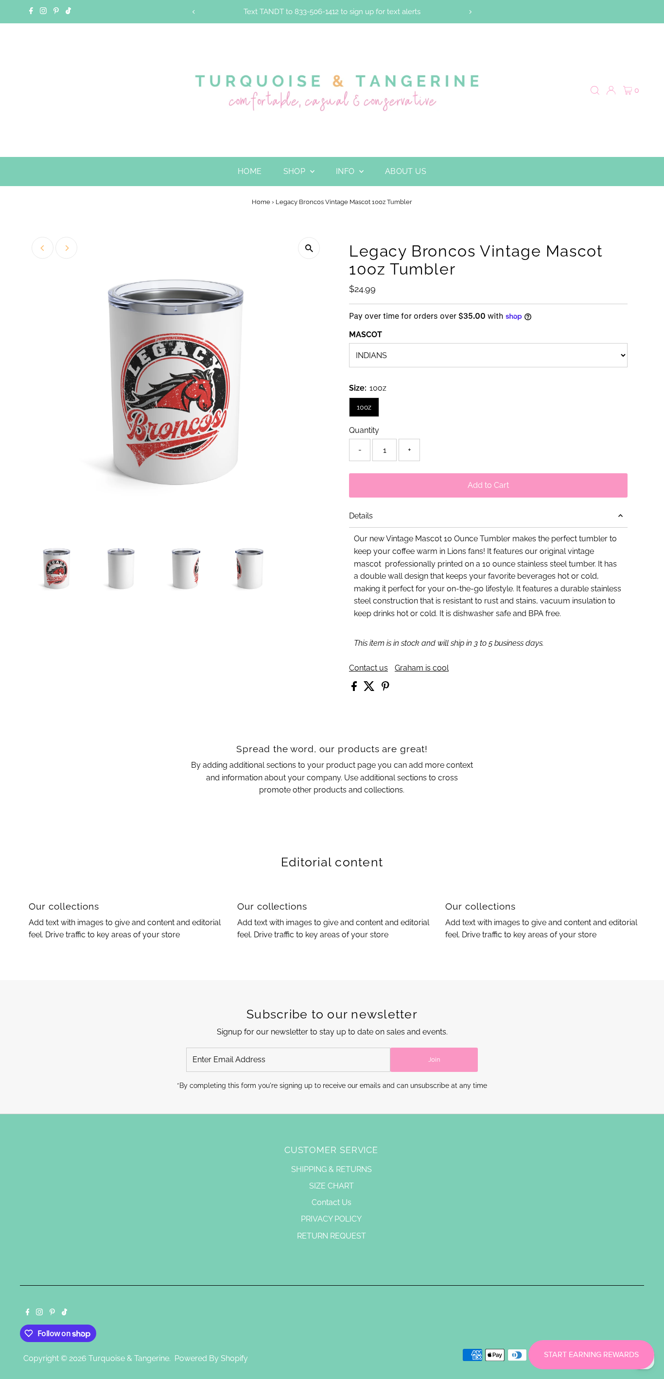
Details (361, 515)
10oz (364, 407)
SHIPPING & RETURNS (331, 1169)
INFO (346, 171)
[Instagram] (43, 11)
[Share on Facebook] (355, 688)
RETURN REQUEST (331, 1236)
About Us (405, 171)
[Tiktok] (68, 11)
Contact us (368, 668)
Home (250, 171)
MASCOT (365, 334)
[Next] (470, 12)
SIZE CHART (331, 1185)
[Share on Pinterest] (385, 688)
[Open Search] (595, 90)
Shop (295, 171)
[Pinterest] (56, 11)
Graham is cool (422, 668)
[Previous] (194, 12)
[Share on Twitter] (370, 688)
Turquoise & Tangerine (128, 1358)
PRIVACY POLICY (331, 1219)
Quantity (364, 430)
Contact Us (331, 1202)
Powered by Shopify (211, 1358)
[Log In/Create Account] (611, 90)
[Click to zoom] (309, 248)
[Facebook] (31, 11)
